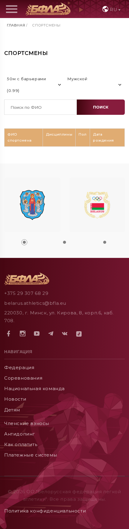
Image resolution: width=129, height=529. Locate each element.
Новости (15, 399)
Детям (12, 410)
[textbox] (111, 9)
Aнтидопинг (19, 434)
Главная (16, 25)
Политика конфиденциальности (45, 511)
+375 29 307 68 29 (26, 293)
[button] (24, 242)
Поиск (100, 107)
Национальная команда (34, 388)
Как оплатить (20, 444)
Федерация (19, 367)
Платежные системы (30, 455)
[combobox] (111, 9)
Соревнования (23, 378)
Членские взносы (26, 423)
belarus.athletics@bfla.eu (35, 303)
